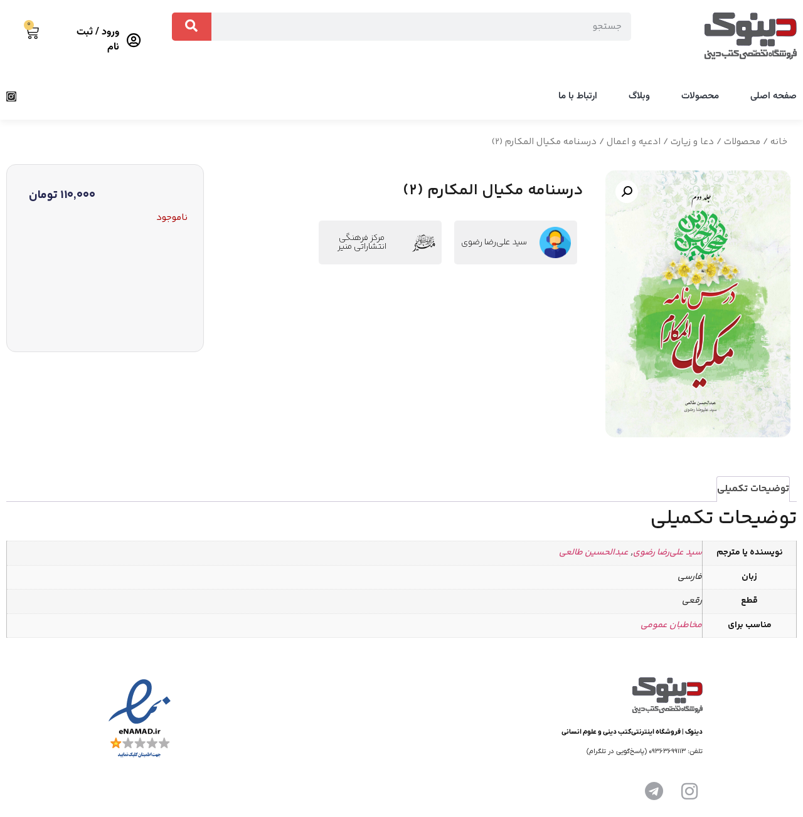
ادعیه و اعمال (634, 142)
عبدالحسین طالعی (594, 552)
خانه (778, 142)
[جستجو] (191, 27)
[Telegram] (654, 791)
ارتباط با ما (577, 96)
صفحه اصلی (773, 96)
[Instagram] (11, 96)
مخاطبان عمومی (671, 625)
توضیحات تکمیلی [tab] (753, 489)
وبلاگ (639, 96)
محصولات (700, 96)
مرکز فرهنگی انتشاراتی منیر (362, 242)
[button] (626, 191)
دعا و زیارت (692, 142)
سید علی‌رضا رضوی (494, 242)
